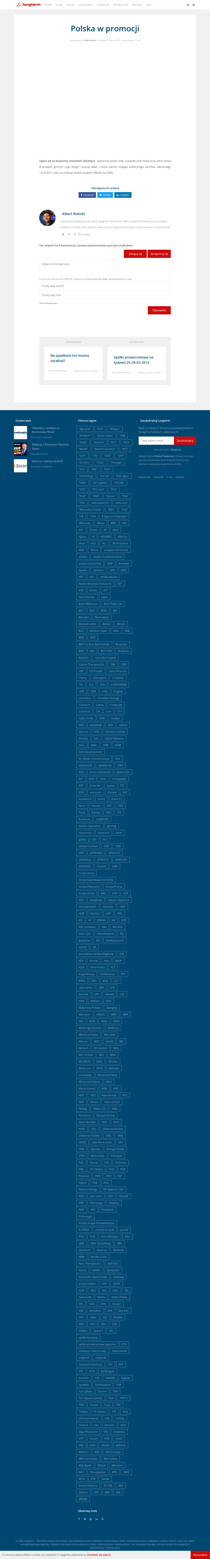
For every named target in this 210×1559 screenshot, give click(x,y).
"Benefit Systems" (105, 449)
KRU (94, 981)
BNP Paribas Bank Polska (94, 644)
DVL (117, 758)
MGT (97, 1041)
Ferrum (96, 806)
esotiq (110, 785)
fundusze (84, 819)
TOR (81, 1405)
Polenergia (85, 1216)
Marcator (84, 1014)
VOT (81, 1438)
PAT (106, 1162)
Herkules (108, 907)
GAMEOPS (102, 819)
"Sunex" (110, 496)
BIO (115, 610)
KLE (113, 967)
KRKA (82, 981)
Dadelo (115, 718)
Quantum (85, 1250)
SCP (104, 1283)
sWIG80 (110, 1378)
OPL (120, 1142)
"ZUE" (124, 509)
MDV (116, 1021)
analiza (83, 557)
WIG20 (101, 1465)
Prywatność (145, 477)
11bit (92, 516)
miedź (109, 1041)
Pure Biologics (110, 1236)
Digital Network (114, 738)
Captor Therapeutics (91, 664)
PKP (81, 1203)
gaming (111, 826)
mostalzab (85, 1075)
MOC (99, 1061)
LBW (101, 987)
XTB (93, 1479)
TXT (114, 1411)
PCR (122, 1169)
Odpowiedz (159, 310)
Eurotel (112, 792)
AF (105, 530)
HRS (119, 913)
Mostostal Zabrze (89, 1082)
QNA (81, 1243)
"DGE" (107, 456)
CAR (112, 664)
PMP (81, 1209)
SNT (92, 1324)
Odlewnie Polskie (89, 1135)
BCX (81, 610)
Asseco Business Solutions (95, 583)
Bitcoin (121, 624)
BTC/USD (106, 651)
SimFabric (95, 1310)
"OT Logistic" (100, 482)
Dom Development (90, 752)
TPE (118, 1405)
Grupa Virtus (87, 893)
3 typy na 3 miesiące (114, 516)
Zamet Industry (88, 1485)
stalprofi (84, 1358)
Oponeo (95, 1149)
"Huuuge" (116, 462)
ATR (81, 590)
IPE (122, 933)
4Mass (101, 523)
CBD (123, 664)
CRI (98, 711)
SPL (111, 1331)
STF (110, 1364)
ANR (110, 563)
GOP (118, 846)
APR (123, 570)
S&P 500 (113, 1263)
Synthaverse (102, 1384)
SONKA (83, 1331)
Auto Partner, (87, 597)
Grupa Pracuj (114, 886)
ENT (81, 785)
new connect (112, 1102)
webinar (121, 1445)
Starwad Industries (90, 1364)
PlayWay (114, 1203)
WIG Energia (113, 1452)
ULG (125, 1411)
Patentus (120, 1162)
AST (119, 583)
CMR (93, 691)
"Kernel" (105, 476)
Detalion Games (115, 732)
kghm (118, 960)
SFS (81, 1304)
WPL (114, 1472)
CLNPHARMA (118, 684)
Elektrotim (123, 772)
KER (81, 960)
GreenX (101, 866)
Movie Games (87, 1088)
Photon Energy (88, 1189)
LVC (122, 994)
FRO (108, 812)
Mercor (83, 1041)
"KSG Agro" (122, 476)
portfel (124, 1230)
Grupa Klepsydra (89, 886)
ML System (100, 1048)
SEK (104, 1290)
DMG (94, 745)
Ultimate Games (89, 1418)
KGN (81, 967)
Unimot (83, 1425)
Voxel (119, 1438)
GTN (114, 893)
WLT (81, 1472)
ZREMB (83, 1499)
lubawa (109, 994)
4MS (113, 523)
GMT (106, 846)
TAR (118, 1384)
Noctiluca (84, 1115)
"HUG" (100, 462)
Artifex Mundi (108, 577)
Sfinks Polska (119, 1297)
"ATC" (113, 442)
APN (112, 570)
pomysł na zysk (104, 1230)
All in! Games (120, 543)
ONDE (82, 1142)
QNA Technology (100, 1243)
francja (95, 812)
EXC (125, 792)
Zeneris (83, 1492)
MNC (113, 1055)
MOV (109, 1082)
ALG (93, 543)
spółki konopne (88, 1337)
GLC (105, 839)
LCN (112, 987)
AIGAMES (106, 536)
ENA (91, 779)
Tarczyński (85, 1391)
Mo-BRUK (84, 1061)
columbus (85, 698)
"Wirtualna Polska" (90, 509)
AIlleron (122, 536)
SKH (81, 1317)
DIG (96, 738)
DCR (110, 725)
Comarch (84, 705)
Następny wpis (136, 342)
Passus (94, 1162)
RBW (81, 1257)
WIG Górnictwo (88, 1458)
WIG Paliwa (110, 1458)
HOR (81, 913)
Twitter (107, 195)
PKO (110, 1196)
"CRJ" (95, 456)
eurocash (96, 792)
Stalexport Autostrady (92, 1351)
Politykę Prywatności (164, 456)
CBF (81, 671)
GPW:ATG (114, 853)
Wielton (83, 1452)
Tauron (102, 1391)
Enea (103, 779)
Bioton (107, 624)
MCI (81, 1021)
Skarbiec (123, 1310)
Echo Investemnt (100, 772)
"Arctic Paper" (104, 435)
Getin (119, 832)
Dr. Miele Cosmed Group (94, 758)
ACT (81, 530)
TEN (115, 1391)
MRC (116, 1088)
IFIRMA (101, 920)
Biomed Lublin (87, 624)
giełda (82, 839)
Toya (107, 1405)
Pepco (82, 1183)
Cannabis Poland (105, 657)
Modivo (113, 1061)
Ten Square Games (90, 1398)
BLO (81, 631)
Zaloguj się (135, 254)
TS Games (100, 1411)
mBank (100, 1014)
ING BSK (118, 927)
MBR (125, 1014)
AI (93, 536)
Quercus (102, 1250)
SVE (97, 1378)
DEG (96, 732)
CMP (81, 691)
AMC (81, 550)
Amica (94, 550)
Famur (102, 799)
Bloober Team (98, 631)
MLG (116, 1048)
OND (120, 1135)
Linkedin (124, 195)
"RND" (96, 496)
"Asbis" (83, 442)
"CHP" (82, 456)
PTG (81, 1236)
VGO (123, 1425)
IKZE (124, 920)
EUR (81, 792)
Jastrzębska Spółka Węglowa (96, 954)
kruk (105, 981)
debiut (123, 725)
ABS (124, 523)
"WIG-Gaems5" (100, 503)
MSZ (92, 1095)
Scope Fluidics (87, 1283)
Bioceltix (84, 617)
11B (81, 516)
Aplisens (98, 570)
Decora (83, 732)
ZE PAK (108, 1485)
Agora (82, 536)
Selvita (101, 1297)
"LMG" (82, 482)
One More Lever (102, 1142)
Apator (83, 570)
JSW (121, 954)
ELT (81, 779)
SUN (92, 1371)
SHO (103, 1304)
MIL (121, 1041)
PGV (106, 1183)
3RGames (85, 523)
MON (99, 1068)
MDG (104, 1021)
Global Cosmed (88, 846)
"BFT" (125, 449)
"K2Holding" (86, 476)
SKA (109, 1310)
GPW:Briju (85, 859)
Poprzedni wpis (73, 342)
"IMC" (94, 469)
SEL (127, 1290)
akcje (82, 543)
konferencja (107, 974)
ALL (104, 543)
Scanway (118, 1277)
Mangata (111, 1008)
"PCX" (113, 489)
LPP (96, 994)
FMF (109, 806)
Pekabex (84, 1176)
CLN (102, 684)
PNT (92, 1209)
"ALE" (100, 429)
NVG (104, 1122)
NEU (81, 1102)
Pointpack (108, 1209)
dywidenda (85, 765)
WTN (82, 1479)
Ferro (82, 806)
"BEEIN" (83, 449)
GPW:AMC (96, 853)
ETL (122, 785)
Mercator (110, 1034)
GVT (81, 900)
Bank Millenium (88, 604)
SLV (105, 1317)
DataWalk (96, 725)
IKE (113, 920)
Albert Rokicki (90, 40)
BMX (81, 637)
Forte (82, 812)
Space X (98, 1331)
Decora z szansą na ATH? (47, 461)
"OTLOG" (119, 482)
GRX (103, 893)
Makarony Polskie (89, 1008)
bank (105, 597)
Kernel (94, 960)
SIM (81, 1310)
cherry (83, 678)
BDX (92, 610)
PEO (108, 1176)
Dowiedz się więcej (98, 1555)
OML (108, 1135)
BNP (92, 637)
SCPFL (116, 1283)
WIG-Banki (85, 1465)
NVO (116, 1122)
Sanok (82, 1270)
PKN (81, 1196)
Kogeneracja (86, 974)
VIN (105, 1432)
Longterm (29, 1540)
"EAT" (120, 456)
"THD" (125, 496)
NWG (82, 1129)
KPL (123, 974)
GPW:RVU (85, 866)
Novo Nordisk (87, 1122)
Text (111, 1398)
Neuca (94, 1102)
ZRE (118, 1492)
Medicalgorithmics (90, 1028)
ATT (105, 590)
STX (81, 1371)
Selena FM (85, 1297)
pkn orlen (96, 1196)
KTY (116, 981)
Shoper (116, 1304)
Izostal (83, 947)
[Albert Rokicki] (47, 217)
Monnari (114, 1068)
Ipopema (84, 940)
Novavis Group (105, 1115)
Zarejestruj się (159, 254)
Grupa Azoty (86, 873)
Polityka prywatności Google (96, 279)
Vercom (109, 1425)
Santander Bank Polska (93, 1277)
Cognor (118, 691)
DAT (81, 725)
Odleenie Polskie (113, 1129)
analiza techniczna (90, 563)
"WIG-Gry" (121, 503)
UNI (107, 1418)
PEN (97, 1176)
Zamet (105, 1479)
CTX (119, 711)
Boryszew (121, 644)
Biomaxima (102, 617)
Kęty (106, 960)
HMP (123, 907)
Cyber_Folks (86, 718)
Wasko (105, 1445)
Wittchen (117, 1465)
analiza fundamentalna (107, 557)
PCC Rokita (96, 1169)
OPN (81, 1149)
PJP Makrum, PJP (113, 1189)
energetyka (119, 779)
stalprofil (100, 1358)
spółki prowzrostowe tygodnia (97, 1344)
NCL (124, 1095)
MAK (108, 1001)
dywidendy (105, 765)
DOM (118, 745)
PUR (92, 1236)
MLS (101, 1055)
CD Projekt (96, 671)
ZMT (107, 1492)
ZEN (120, 1485)
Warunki (158, 477)
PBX (81, 1169)
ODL (93, 1129)
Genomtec (85, 832)
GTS (125, 893)
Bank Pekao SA (113, 604)
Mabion (95, 1001)
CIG (81, 684)
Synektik (84, 1384)
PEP (119, 1176)
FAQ (149, 4)
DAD (102, 718)
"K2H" (107, 469)
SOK (114, 1324)
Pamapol (116, 1156)
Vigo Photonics (88, 1432)
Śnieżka (118, 1317)
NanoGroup (109, 1095)
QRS (119, 1243)
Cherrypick (99, 678)
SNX (103, 1324)
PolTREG (84, 1230)
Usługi (71, 4)
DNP (106, 745)
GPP (81, 853)
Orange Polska (115, 1149)
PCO (111, 1169)
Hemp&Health (87, 907)
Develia (83, 738)
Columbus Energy (108, 698)
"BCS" (126, 442)
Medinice (113, 1028)
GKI (94, 839)
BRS (92, 651)
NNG (115, 1108)
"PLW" (82, 496)
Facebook (89, 195)
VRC (81, 1445)
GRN (115, 866)
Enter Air (95, 785)
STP (120, 1364)
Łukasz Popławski (44, 437)
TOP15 (124, 1398)
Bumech (84, 657)
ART (92, 577)
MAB (81, 1001)
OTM (81, 1156)
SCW (81, 1290)
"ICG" (82, 469)
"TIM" (82, 503)
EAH (120, 765)
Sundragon (108, 1371)
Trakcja (83, 1411)
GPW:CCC (103, 859)
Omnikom (97, 1540)
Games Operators (90, 826)
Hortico (95, 913)
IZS (94, 947)
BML (127, 631)
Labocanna (85, 987)
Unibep (120, 1418)
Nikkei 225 (99, 1108)
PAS (81, 1162)
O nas (59, 4)
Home (48, 4)
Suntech (84, 1378)
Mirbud (83, 1048)
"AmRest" (84, 435)
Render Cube (99, 1257)
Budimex (123, 651)
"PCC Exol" (98, 489)
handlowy (96, 900)
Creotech (84, 711)
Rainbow (118, 1250)
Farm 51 (117, 799)
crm (108, 711)
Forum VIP (103, 4)
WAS (92, 1445)
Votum (94, 1438)
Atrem (93, 590)
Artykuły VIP (120, 4)
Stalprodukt (119, 1351)
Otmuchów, (98, 1156)
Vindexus (119, 1432)
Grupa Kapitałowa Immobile (96, 880)
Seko (115, 1290)
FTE (119, 812)
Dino (82, 745)
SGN (91, 1304)
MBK (113, 1014)
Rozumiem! (200, 1555)
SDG (93, 1290)
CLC (91, 684)
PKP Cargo (96, 1203)
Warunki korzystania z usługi (120, 279)
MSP (81, 1095)
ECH (81, 772)
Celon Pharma (117, 671)
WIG (96, 1452)
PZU (127, 1236)
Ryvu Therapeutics (90, 1263)
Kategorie (85, 4)
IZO (98, 940)
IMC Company (87, 927)
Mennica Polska (88, 1034)
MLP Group (86, 1055)
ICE (81, 920)
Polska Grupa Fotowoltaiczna (97, 1223)
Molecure (84, 1068)
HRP (108, 913)
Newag (83, 1108)
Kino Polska (97, 967)
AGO (115, 530)
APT (81, 577)
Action (93, 530)
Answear (124, 563)
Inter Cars (85, 933)
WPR (126, 1472)
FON (120, 806)
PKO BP (123, 1196)
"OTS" (82, 489)
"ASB (122, 435)
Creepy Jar (116, 705)
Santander (112, 1270)
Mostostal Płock (107, 1075)
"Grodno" (84, 462)
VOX (106, 1438)
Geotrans (103, 832)
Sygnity (125, 1378)
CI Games (118, 678)
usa (96, 1425)
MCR (92, 1021)
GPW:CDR (121, 859)
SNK (81, 1324)
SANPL (96, 1270)
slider (93, 1317)
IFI (90, 920)
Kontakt (137, 4)
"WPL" (111, 509)
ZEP (96, 1492)
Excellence (85, 799)
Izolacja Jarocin (115, 940)
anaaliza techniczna (116, 550)
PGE (95, 1183)
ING (104, 927)
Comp (100, 705)
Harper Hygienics (118, 900)
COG (105, 691)
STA (124, 1344)
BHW (104, 610)
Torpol (94, 1405)
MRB (104, 1088)
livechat (83, 994)
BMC (116, 631)
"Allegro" (114, 429)
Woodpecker (98, 1472)
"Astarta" (98, 442)
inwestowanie (105, 933)
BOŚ (81, 651)
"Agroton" (85, 429)
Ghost (122, 1540)
